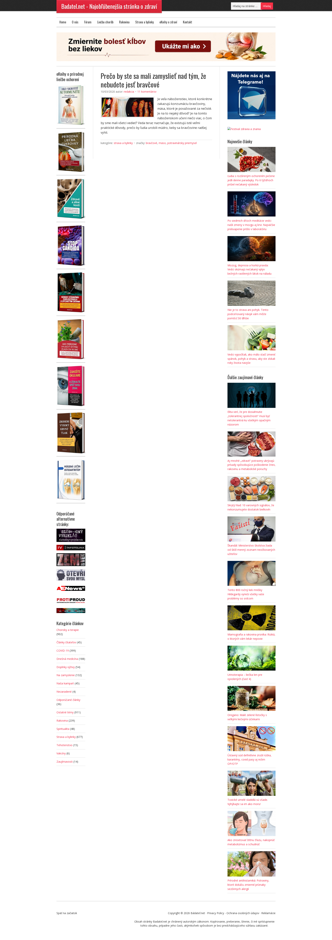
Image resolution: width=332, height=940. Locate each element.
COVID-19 (62, 650)
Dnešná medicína (67, 659)
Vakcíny (61, 753)
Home (62, 22)
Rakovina (124, 22)
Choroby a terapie (67, 630)
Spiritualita (62, 729)
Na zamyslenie (65, 675)
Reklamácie (268, 913)
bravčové (151, 143)
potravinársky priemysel (182, 143)
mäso (162, 143)
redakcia (129, 91)
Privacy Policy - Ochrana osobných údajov (233, 913)
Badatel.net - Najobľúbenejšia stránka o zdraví (109, 6)
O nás (75, 22)
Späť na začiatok (66, 913)
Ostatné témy (65, 712)
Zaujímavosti (64, 761)
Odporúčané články (68, 700)
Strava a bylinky (144, 22)
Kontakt (187, 22)
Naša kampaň (65, 683)
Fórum (87, 22)
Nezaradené (64, 691)
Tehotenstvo (64, 745)
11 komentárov (146, 91)
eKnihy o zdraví (168, 22)
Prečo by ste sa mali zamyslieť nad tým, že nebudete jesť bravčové (153, 80)
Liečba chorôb (105, 22)
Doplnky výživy (65, 667)
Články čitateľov (66, 642)
